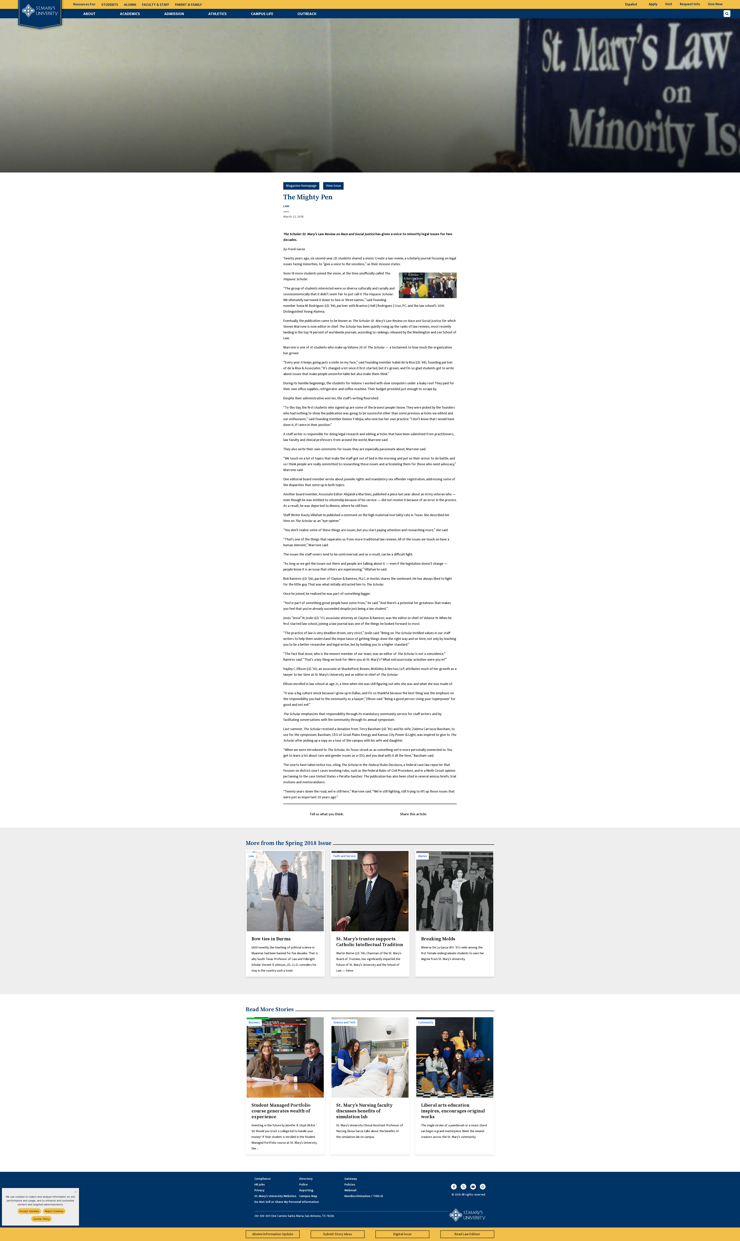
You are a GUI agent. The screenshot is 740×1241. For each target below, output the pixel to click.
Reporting (306, 1190)
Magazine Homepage (301, 186)
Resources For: (84, 5)
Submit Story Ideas (337, 1234)
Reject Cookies (54, 1211)
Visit (668, 4)
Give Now (715, 4)
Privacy (259, 1190)
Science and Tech (344, 1022)
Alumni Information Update (272, 1234)
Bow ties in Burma (271, 939)
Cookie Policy (41, 1218)
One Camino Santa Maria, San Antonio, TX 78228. (302, 1216)
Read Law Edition (467, 1234)
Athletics (217, 14)
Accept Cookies (29, 1211)
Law (286, 206)
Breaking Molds (438, 939)
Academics (130, 14)
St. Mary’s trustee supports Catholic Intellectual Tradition (369, 942)
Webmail (350, 1190)
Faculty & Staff (155, 5)
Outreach (307, 14)
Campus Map (308, 1196)
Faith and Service (344, 856)
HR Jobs (259, 1184)
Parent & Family (188, 5)
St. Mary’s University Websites (275, 1196)
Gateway (350, 1179)
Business (254, 1022)
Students (109, 5)
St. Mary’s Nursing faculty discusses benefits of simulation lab (364, 1111)
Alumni (130, 5)
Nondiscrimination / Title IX (363, 1196)
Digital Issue (402, 1234)
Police (303, 1184)
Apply (653, 4)
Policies (349, 1184)
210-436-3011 (262, 1216)
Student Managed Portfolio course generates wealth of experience (280, 1111)
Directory (306, 1179)
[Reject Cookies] (75, 1192)
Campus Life (262, 14)
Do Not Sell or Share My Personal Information (286, 1202)
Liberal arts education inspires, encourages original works (453, 1111)
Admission (174, 14)
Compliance (262, 1179)
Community (425, 1022)
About (89, 14)
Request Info (690, 4)
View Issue (333, 186)
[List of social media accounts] (466, 1187)
